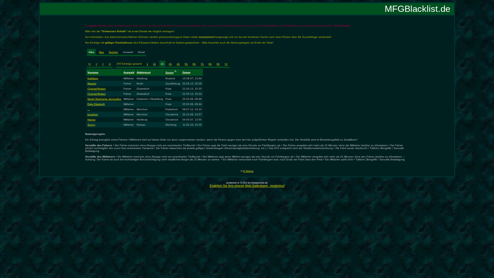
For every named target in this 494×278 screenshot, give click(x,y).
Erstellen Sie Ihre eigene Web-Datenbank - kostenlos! (247, 186)
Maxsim (91, 83)
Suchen (113, 52)
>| (110, 64)
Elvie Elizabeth (96, 104)
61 (194, 64)
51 (186, 64)
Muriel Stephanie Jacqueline (104, 99)
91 (218, 64)
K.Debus (248, 171)
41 (178, 64)
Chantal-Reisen (96, 88)
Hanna (91, 119)
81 (210, 64)
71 (202, 64)
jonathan (92, 114)
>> (226, 64)
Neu (101, 52)
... (88, 109)
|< (90, 64)
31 (170, 64)
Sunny (91, 124)
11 (154, 64)
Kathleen (92, 78)
